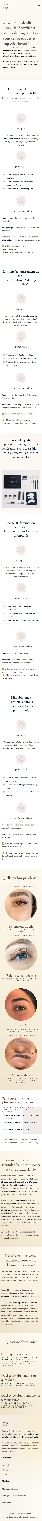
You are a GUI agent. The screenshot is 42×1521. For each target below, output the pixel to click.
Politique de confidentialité (14, 1496)
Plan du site (7, 1502)
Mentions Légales (10, 1489)
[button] (38, 6)
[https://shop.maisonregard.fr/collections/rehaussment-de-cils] (21, 489)
